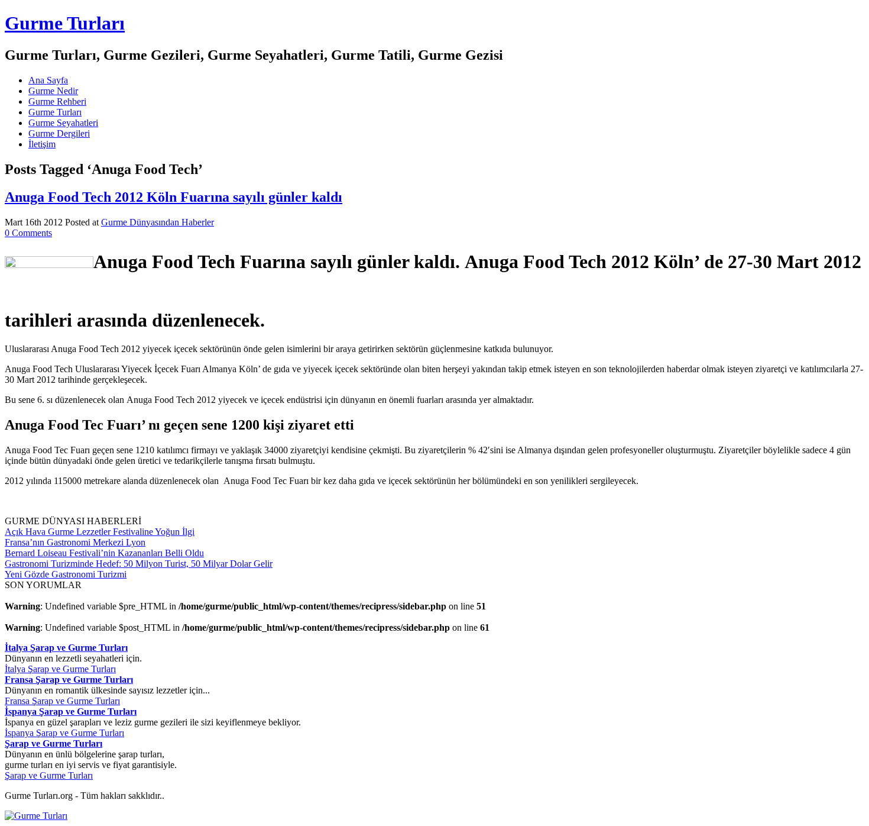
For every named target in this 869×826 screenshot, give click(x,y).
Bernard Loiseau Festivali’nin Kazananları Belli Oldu (104, 553)
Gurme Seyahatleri (63, 123)
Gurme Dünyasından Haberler (157, 222)
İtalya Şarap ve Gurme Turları (60, 669)
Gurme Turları (65, 23)
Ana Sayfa (48, 80)
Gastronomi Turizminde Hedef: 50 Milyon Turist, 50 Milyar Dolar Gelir (139, 564)
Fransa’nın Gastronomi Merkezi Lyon (75, 542)
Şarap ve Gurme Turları (49, 775)
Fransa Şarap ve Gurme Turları (62, 701)
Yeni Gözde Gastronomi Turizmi (66, 574)
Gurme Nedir (53, 91)
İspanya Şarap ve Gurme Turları (64, 733)
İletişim (42, 144)
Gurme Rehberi (57, 101)
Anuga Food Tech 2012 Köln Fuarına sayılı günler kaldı (173, 197)
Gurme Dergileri (59, 133)
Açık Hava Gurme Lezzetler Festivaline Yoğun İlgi (99, 532)
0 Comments (28, 233)
